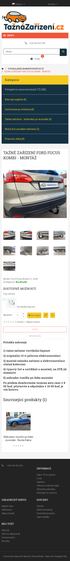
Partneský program (46, 513)
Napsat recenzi (33, 321)
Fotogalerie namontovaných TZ (26, 68)
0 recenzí (19, 321)
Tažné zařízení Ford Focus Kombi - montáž (27, 71)
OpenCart (18, 556)
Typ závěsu (9, 293)
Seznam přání (8, 537)
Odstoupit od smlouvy (47, 492)
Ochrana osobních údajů (48, 485)
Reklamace (7, 509)
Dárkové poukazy (45, 509)
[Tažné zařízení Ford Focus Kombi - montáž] (35, 194)
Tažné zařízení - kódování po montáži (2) (28, 119)
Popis (35, 329)
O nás (39, 478)
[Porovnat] (45, 315)
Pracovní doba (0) (14, 138)
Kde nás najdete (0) (15, 99)
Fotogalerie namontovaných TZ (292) (25, 89)
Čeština (19, 4)
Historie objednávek (11, 533)
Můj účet (5, 530)
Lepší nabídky (43, 517)
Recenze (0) (35, 336)
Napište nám (7, 506)
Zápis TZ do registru (46, 474)
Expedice (41, 482)
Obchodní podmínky (46, 489)
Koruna (52, 4)
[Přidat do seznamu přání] (52, 315)
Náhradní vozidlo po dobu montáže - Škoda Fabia (18, 438)
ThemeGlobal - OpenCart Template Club (49, 556)
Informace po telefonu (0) (19, 109)
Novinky (6, 541)
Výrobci (40, 506)
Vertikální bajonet (25, 306)
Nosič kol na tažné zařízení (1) (22, 129)
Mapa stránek (8, 513)
